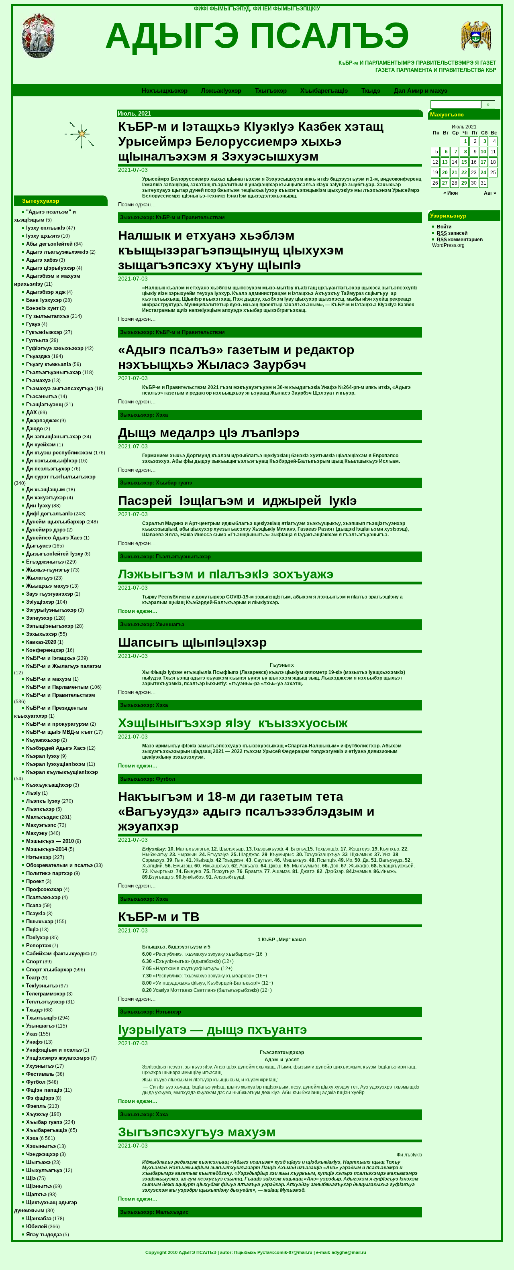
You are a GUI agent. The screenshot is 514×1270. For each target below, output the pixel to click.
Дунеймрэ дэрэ (45, 530)
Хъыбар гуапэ (44, 1122)
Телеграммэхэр (45, 994)
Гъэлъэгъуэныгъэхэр (53, 372)
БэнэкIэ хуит (42, 308)
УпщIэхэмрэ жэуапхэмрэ (58, 1058)
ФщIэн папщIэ (44, 1090)
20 (445, 172)
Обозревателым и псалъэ (59, 865)
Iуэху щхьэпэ (43, 236)
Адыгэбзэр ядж (45, 292)
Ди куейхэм (41, 445)
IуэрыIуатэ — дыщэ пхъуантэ (212, 1029)
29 (464, 183)
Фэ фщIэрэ (40, 1098)
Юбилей (36, 1226)
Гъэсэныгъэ (41, 396)
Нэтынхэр (38, 857)
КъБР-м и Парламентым (57, 687)
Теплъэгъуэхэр (45, 1002)
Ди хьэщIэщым (45, 490)
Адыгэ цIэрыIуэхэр (50, 268)
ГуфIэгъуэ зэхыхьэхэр (55, 348)
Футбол (35, 1082)
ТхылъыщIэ (41, 1018)
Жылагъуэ (39, 578)
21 (454, 172)
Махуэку (36, 833)
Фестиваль (40, 1074)
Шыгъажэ (38, 1162)
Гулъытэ (37, 340)
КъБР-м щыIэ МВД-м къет (59, 732)
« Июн (450, 193)
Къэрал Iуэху (42, 756)
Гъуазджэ (38, 356)
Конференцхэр (45, 650)
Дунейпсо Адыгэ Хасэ (54, 538)
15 (464, 162)
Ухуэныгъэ (40, 1066)
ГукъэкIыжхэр (44, 332)
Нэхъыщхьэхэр (165, 90)
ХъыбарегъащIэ (46, 1130)
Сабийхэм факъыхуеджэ (58, 954)
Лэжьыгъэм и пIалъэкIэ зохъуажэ (226, 574)
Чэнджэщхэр (42, 1154)
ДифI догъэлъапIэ (49, 514)
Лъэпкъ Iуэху (43, 801)
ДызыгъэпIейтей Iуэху (54, 554)
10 (483, 151)
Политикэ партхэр (49, 873)
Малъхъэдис (42, 817)
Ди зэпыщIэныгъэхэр (53, 437)
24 (483, 172)
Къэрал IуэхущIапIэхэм (56, 764)
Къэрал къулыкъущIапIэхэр (62, 772)
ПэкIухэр (37, 937)
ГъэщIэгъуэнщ (44, 404)
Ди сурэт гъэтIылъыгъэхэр (61, 477)
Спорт (34, 962)
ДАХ (31, 412)
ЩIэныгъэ (39, 1186)
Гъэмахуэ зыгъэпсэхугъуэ (59, 388)
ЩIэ (31, 1178)
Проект (35, 881)
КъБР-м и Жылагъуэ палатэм (64, 666)
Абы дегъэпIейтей (49, 244)
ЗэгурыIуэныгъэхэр (51, 610)
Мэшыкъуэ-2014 (46, 849)
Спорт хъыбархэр (49, 970)
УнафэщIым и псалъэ (54, 1050)
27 (445, 183)
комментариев (460, 239)
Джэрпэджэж (42, 420)
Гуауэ (33, 324)
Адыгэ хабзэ (42, 260)
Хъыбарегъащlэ (324, 90)
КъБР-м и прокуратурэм (57, 724)
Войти (444, 226)
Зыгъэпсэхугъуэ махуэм (197, 1132)
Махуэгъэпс (41, 825)
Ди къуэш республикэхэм (59, 453)
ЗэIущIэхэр (40, 602)
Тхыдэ (370, 90)
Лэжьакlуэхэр (221, 90)
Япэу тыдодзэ (44, 1234)
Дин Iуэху (38, 506)
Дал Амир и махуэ (420, 90)
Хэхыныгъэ (41, 1146)
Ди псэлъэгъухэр (48, 469)
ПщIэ (32, 929)
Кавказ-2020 (41, 642)
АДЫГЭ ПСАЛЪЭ (257, 35)
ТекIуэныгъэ (42, 986)
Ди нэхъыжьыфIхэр (52, 461)
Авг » (490, 193)
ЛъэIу (33, 793)
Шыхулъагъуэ (44, 1170)
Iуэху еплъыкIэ (45, 228)
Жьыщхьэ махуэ (47, 586)
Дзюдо (34, 428)
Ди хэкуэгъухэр (46, 498)
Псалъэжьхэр (43, 897)
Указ (31, 1034)
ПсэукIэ (35, 913)
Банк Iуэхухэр (44, 300)
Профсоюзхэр (44, 889)
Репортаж (38, 945)
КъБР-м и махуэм (48, 679)
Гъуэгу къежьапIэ (48, 364)
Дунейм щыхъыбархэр (55, 522)
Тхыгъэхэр (271, 90)
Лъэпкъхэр (40, 809)
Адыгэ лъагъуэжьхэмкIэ (57, 252)
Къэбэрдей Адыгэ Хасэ (56, 748)
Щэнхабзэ (38, 1218)
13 (445, 162)
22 (464, 172)
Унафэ (34, 1042)
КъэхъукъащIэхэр (49, 785)
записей (452, 233)
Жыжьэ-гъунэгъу (47, 570)
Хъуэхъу (37, 1114)
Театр (33, 978)
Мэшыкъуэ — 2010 (50, 841)
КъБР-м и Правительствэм (60, 695)
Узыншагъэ (40, 1026)
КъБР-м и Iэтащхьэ (50, 658)
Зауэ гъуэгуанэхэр (49, 594)
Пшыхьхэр (39, 921)
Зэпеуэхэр (39, 618)
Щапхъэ (36, 1194)
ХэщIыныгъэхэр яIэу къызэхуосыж (233, 723)
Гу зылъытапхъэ (47, 316)
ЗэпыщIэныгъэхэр (49, 626)
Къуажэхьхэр (43, 740)
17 (483, 162)
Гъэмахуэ (38, 380)
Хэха (32, 1138)
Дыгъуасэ (38, 546)
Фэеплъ (36, 1106)
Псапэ (33, 905)
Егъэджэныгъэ (45, 562)
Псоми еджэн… (137, 611)
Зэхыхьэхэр (41, 634)
